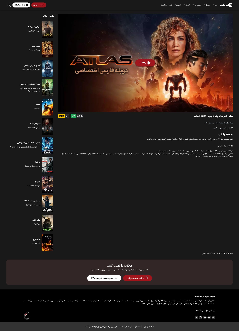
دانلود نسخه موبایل (135, 278)
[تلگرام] (205, 317)
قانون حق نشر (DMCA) (204, 310)
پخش (143, 62)
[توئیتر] (209, 317)
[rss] (196, 317)
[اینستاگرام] (200, 317)
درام (214, 128)
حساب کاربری (38, 4)
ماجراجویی (221, 128)
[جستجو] (9, 5)
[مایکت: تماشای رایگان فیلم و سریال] (226, 4)
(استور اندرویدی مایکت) (100, 326)
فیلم (224, 253)
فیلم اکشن (216, 253)
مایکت (230, 253)
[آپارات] (213, 317)
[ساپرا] (27, 316)
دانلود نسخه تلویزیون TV (102, 278)
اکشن (230, 128)
